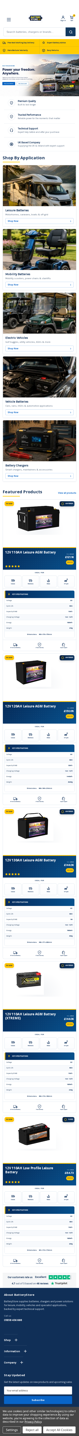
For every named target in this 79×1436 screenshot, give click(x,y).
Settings (12, 1430)
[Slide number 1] (39, 75)
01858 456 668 (13, 1320)
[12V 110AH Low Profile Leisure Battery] (39, 1139)
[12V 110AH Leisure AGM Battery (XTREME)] (39, 985)
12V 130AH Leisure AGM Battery (30, 860)
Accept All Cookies (59, 1430)
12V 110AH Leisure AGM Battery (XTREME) (30, 1016)
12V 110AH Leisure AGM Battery (30, 552)
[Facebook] (6, 1327)
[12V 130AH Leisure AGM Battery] (39, 831)
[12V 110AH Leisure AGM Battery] (39, 523)
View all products (67, 493)
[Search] (71, 31)
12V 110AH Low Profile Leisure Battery (29, 1170)
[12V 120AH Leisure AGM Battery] (39, 677)
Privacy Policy (33, 1421)
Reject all (32, 1430)
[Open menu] (7, 18)
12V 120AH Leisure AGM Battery (30, 706)
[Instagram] (12, 1327)
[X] (24, 1327)
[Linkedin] (18, 1327)
